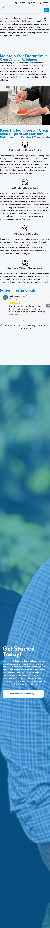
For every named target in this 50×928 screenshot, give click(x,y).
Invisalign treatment (25, 21)
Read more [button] (14, 314)
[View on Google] (5, 297)
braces (12, 21)
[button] (46, 10)
